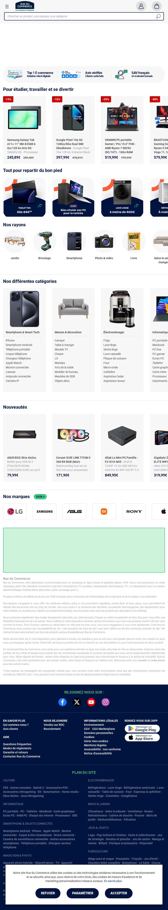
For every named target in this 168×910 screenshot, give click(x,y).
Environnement (94, 724)
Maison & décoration (68, 332)
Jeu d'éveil (151, 858)
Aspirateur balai (113, 376)
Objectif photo (44, 862)
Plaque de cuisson (114, 358)
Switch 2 (38, 787)
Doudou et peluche (118, 839)
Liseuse (10, 372)
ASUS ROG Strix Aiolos (22, 457)
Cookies (89, 737)
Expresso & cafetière (147, 791)
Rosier (148, 811)
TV (57, 862)
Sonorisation (51, 791)
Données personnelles (98, 733)
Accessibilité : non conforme (102, 749)
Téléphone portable (18, 349)
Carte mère (159, 372)
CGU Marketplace (103, 728)
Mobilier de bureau (66, 372)
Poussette (122, 858)
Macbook (158, 345)
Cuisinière (112, 795)
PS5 (5, 787)
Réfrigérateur (97, 787)
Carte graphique (64, 811)
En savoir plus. (113, 881)
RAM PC (22, 815)
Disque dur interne (41, 815)
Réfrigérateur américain (139, 787)
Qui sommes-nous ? (16, 724)
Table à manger (64, 345)
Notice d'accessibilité (98, 753)
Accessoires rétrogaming (19, 791)
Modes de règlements (17, 748)
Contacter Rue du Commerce (21, 756)
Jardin (15, 258)
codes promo (157, 660)
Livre (134, 258)
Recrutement (52, 728)
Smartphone (74, 258)
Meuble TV (61, 349)
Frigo (106, 340)
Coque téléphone (16, 354)
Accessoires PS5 (57, 787)
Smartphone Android (19, 345)
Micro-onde (110, 367)
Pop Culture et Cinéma (111, 835)
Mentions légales (95, 745)
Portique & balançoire (123, 843)
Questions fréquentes (17, 744)
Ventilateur (135, 811)
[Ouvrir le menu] (7, 6)
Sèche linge (110, 349)
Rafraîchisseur (97, 815)
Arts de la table (64, 367)
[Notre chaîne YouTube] (91, 702)
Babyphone (129, 862)
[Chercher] (158, 16)
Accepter (118, 893)
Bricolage (44, 258)
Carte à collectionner (141, 835)
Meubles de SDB (65, 376)
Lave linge (109, 345)
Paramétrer (82, 893)
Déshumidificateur (110, 819)
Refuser (48, 893)
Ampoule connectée (18, 376)
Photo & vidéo (104, 258)
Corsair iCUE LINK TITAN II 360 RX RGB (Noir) (73, 459)
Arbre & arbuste (115, 811)
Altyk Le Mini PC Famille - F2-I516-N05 (121, 459)
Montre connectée (17, 367)
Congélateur (129, 795)
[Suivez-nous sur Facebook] (62, 702)
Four (106, 363)
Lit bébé (144, 862)
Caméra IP (12, 381)
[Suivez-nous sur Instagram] (105, 702)
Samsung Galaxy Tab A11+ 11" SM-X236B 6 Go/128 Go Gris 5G (21, 144)
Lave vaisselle (112, 354)
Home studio (70, 791)
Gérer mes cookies (96, 741)
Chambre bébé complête (104, 862)
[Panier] (156, 6)
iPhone (10, 340)
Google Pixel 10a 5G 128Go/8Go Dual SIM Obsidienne (69, 144)
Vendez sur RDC (54, 724)
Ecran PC (158, 358)
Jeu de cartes (141, 839)
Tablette (157, 363)
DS (39, 791)
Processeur (159, 376)
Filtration (130, 819)
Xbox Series (10, 795)
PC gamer (158, 354)
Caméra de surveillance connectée (25, 839)
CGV (87, 728)
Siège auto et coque (101, 858)
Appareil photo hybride (18, 862)
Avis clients (10, 728)
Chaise (59, 354)
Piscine (139, 815)
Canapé (60, 340)
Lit (56, 358)
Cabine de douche (121, 815)
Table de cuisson (113, 791)
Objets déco (62, 381)
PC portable (159, 340)
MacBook (45, 811)
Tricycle (136, 858)
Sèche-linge (96, 795)
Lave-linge (115, 787)
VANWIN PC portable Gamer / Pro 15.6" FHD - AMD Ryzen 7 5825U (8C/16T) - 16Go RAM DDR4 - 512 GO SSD (120, 148)
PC (22, 811)
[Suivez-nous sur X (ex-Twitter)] (77, 702)
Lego (91, 835)
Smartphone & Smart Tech (23, 332)
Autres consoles (20, 787)
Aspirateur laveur (114, 381)
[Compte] (141, 6)
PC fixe (156, 349)
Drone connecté (64, 835)
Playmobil (146, 843)
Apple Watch (14, 363)
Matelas (60, 363)
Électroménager (113, 332)
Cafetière (109, 372)
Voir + (40, 496)
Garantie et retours (15, 752)
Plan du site (84, 772)
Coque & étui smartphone (35, 835)
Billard (103, 843)
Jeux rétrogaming (32, 795)
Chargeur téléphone (18, 358)
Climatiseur (95, 811)
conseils (142, 660)
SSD (74, 815)
